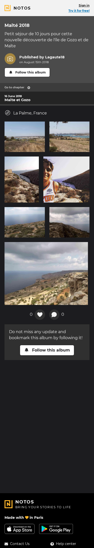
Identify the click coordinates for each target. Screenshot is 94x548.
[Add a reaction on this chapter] (40, 314)
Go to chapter (14, 87)
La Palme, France (30, 113)
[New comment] (54, 314)
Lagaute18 (55, 57)
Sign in (84, 5)
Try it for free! (78, 11)
